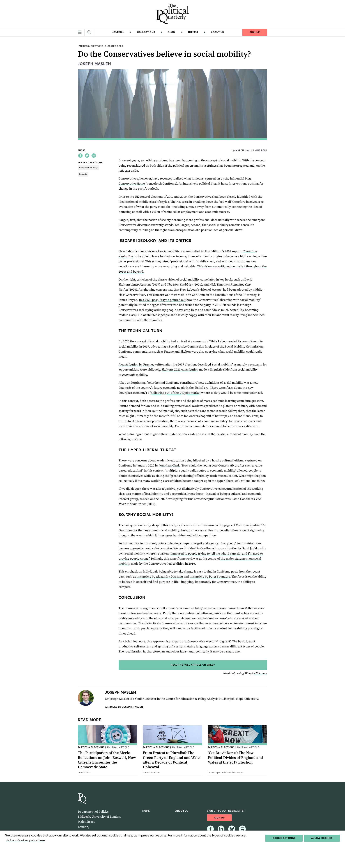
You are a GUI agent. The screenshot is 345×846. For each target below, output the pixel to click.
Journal (118, 32)
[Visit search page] (89, 32)
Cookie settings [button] (284, 838)
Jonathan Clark (169, 466)
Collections (146, 32)
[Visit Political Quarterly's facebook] (210, 829)
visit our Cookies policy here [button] (25, 840)
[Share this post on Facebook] (80, 155)
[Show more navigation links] (81, 32)
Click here (260, 673)
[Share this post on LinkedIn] (93, 155)
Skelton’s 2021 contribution (180, 370)
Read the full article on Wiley (193, 664)
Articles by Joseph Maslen (124, 706)
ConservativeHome (132, 184)
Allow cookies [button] (322, 838)
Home (146, 811)
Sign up (255, 32)
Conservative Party (88, 167)
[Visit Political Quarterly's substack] (242, 829)
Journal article (118, 747)
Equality (83, 174)
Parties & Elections (91, 46)
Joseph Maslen (94, 64)
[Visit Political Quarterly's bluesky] (231, 829)
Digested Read (114, 46)
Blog (171, 32)
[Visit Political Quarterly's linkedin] (221, 829)
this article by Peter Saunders (210, 577)
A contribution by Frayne (136, 365)
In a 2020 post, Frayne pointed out (162, 300)
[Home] (172, 14)
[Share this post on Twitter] (87, 155)
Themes (193, 32)
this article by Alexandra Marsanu (160, 577)
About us (217, 32)
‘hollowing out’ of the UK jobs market (175, 393)
